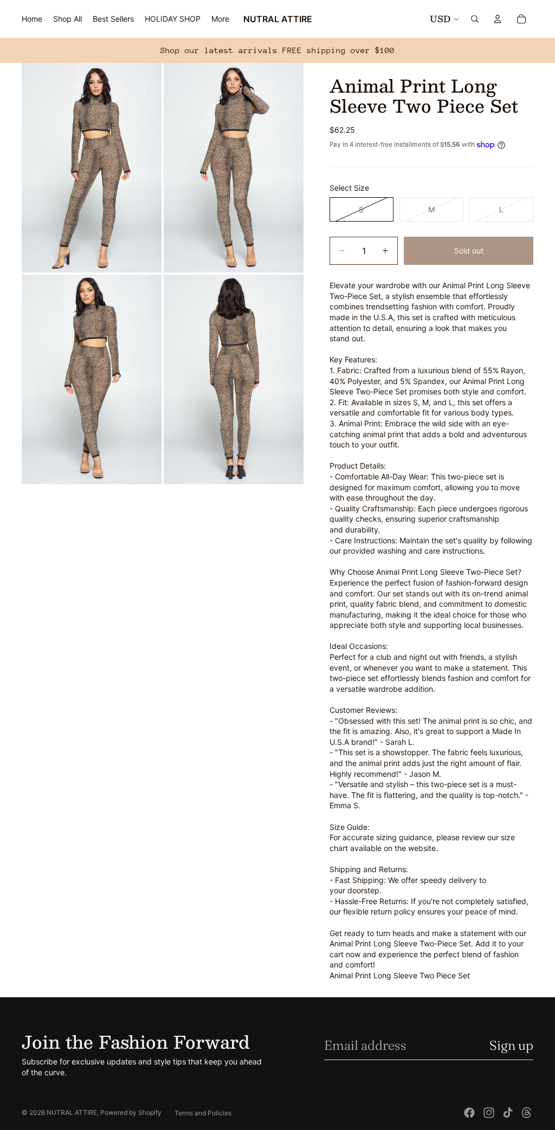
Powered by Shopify (131, 1112)
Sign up (511, 1045)
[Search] (475, 19)
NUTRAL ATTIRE (72, 1112)
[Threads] (526, 1112)
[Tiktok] (507, 1112)
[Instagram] (488, 1112)
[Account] (497, 19)
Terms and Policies (203, 1113)
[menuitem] (220, 19)
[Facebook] (469, 1112)
